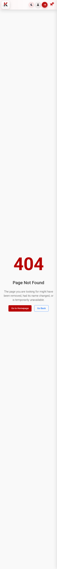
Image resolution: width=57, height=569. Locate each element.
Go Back (41, 308)
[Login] (38, 5)
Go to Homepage (20, 308)
